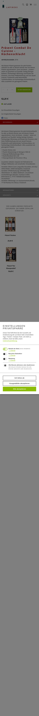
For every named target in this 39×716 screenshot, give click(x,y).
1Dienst (12, 350)
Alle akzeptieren (19, 389)
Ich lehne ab (19, 378)
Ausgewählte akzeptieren (19, 383)
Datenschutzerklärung (10, 341)
